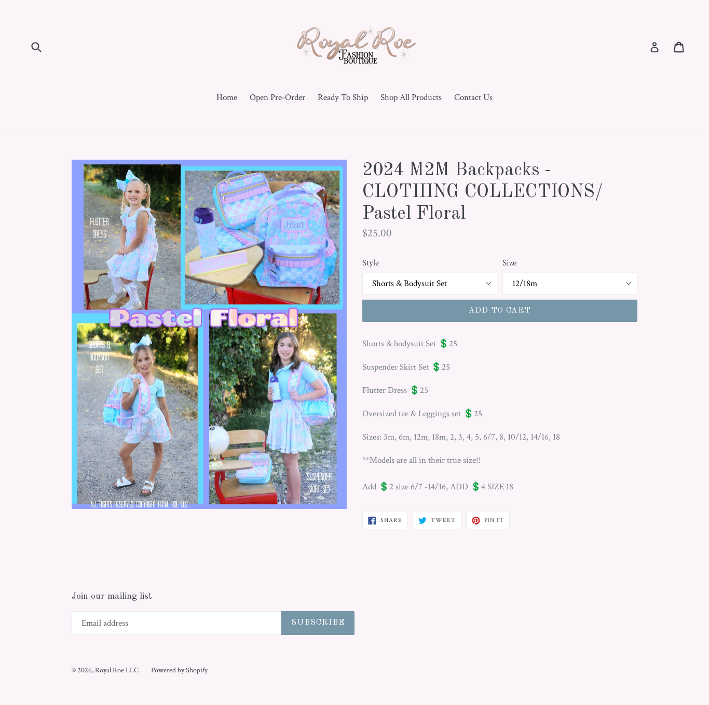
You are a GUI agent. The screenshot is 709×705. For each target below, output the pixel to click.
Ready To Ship (343, 97)
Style (370, 263)
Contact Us (473, 97)
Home (226, 97)
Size (509, 263)
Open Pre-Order (277, 97)
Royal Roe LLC (117, 670)
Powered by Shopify (179, 670)
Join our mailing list (112, 596)
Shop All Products (411, 97)
